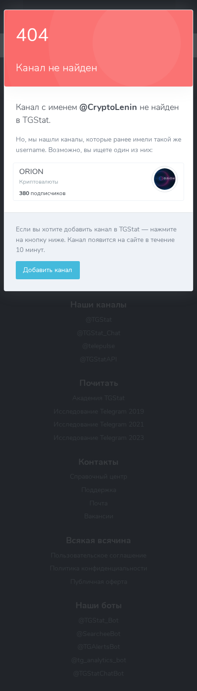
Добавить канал (47, 269)
